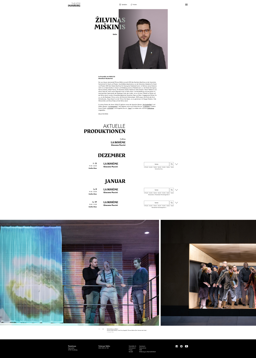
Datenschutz (142, 348)
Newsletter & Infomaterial (132, 347)
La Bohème (118, 142)
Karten (135, 5)
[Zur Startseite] (74, 5)
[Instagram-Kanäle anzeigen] (181, 346)
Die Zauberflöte (147, 105)
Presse (130, 350)
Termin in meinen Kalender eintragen (172, 164)
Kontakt (131, 352)
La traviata (110, 108)
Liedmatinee (150, 108)
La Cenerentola (112, 106)
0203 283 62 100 (103, 348)
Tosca (129, 108)
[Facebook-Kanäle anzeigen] (177, 346)
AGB (140, 350)
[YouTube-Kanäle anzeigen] (186, 346)
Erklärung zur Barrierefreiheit (147, 352)
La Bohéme (146, 106)
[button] (186, 4)
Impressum (142, 346)
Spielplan (124, 5)
